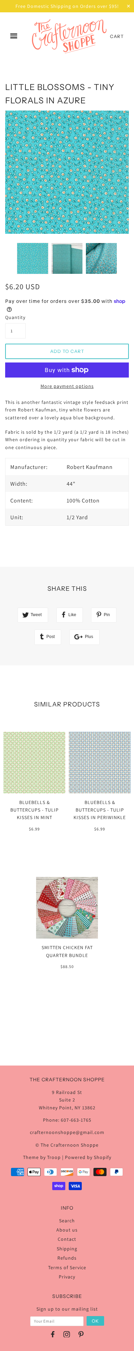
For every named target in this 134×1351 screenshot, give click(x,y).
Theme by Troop (42, 1157)
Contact (67, 1239)
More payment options (67, 386)
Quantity (15, 317)
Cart (117, 36)
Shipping (67, 1249)
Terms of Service (67, 1267)
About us (67, 1230)
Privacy (67, 1277)
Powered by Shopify (88, 1157)
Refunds (67, 1258)
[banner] (69, 36)
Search (67, 1221)
